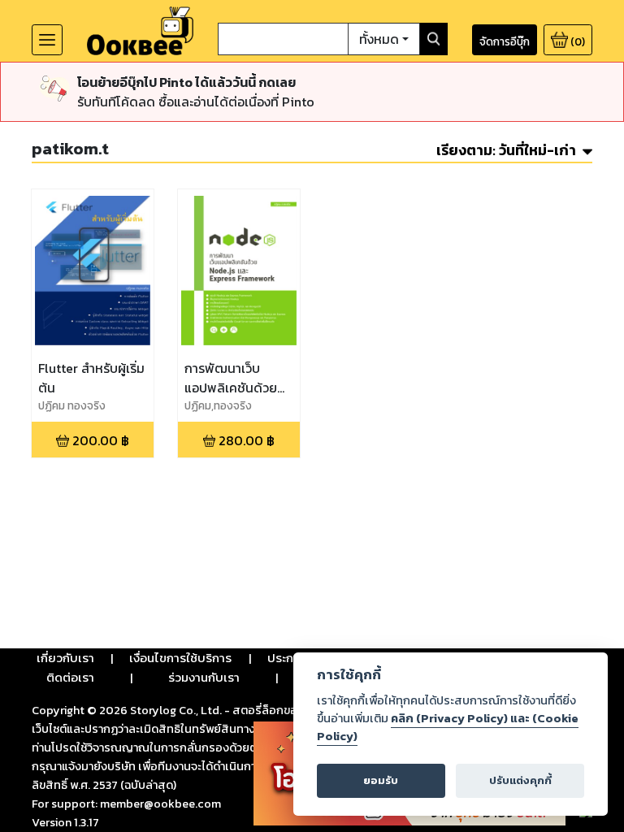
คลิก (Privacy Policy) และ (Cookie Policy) (447, 727)
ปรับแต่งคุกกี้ (520, 780)
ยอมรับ (380, 780)
